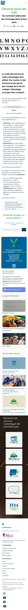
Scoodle (12, 372)
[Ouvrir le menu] (26, 3)
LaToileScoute (6, 527)
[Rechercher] (24, 229)
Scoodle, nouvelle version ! (11, 371)
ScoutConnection (8, 589)
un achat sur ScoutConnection (15, 207)
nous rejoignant (12, 209)
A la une (7, 372)
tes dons (13, 588)
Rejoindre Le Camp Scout (13, 289)
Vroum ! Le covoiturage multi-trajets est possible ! (13, 410)
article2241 (11, 198)
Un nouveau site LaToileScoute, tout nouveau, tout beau (13, 389)
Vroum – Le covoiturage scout (17, 412)
